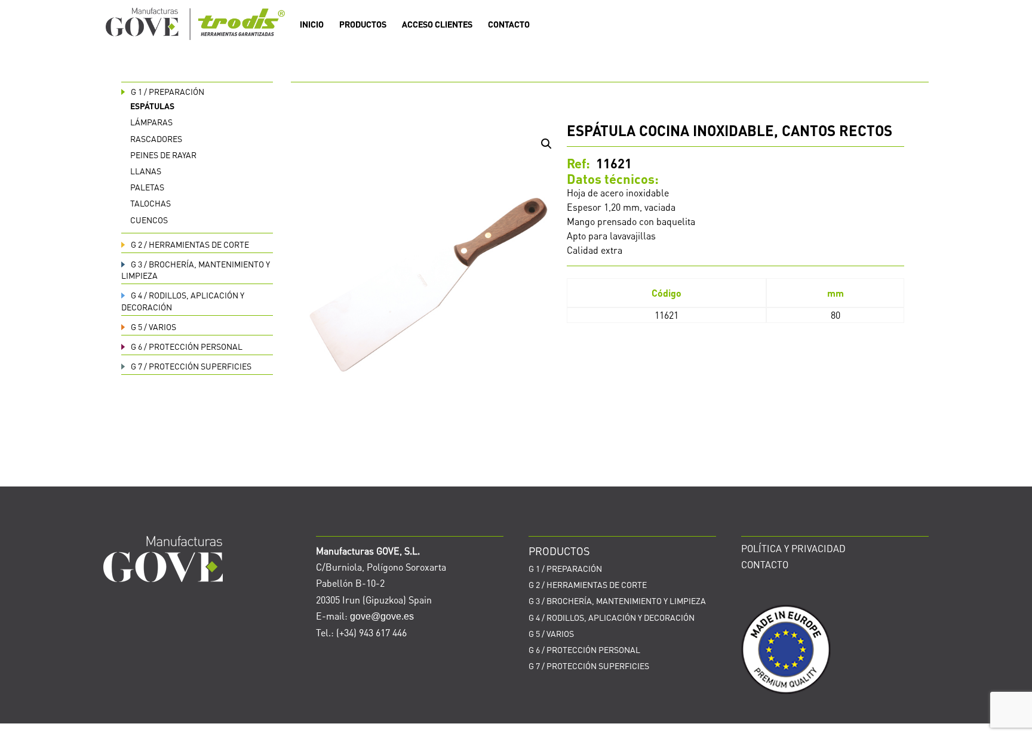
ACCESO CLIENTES (437, 24)
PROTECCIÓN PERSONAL (186, 346)
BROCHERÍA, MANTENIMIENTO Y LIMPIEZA (617, 600)
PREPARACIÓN (167, 91)
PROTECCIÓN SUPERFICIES (191, 366)
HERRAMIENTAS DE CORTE (190, 244)
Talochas (150, 203)
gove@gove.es (382, 616)
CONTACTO (509, 24)
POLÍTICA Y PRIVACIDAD (793, 548)
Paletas (147, 186)
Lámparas (151, 121)
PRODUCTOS (362, 24)
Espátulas (152, 105)
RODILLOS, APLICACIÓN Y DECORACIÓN (612, 617)
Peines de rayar (163, 154)
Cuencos (149, 219)
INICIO (312, 24)
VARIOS (153, 326)
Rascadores (156, 138)
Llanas (145, 170)
